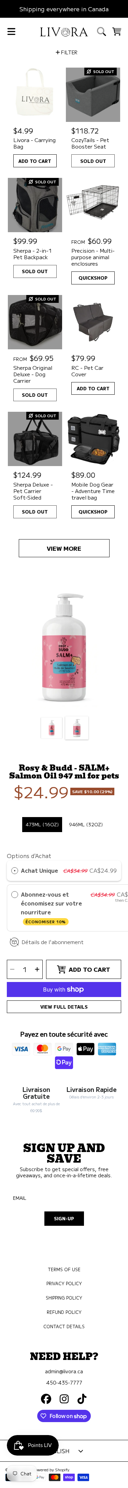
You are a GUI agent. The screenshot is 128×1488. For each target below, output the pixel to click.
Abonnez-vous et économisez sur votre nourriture (51, 907)
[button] (11, 32)
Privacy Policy (64, 1283)
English (57, 1451)
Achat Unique (39, 870)
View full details (64, 1006)
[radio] (14, 870)
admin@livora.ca (64, 1371)
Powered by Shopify (51, 1469)
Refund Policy (64, 1312)
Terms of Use (64, 1269)
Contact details (64, 1326)
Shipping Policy (64, 1298)
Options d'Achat (29, 856)
